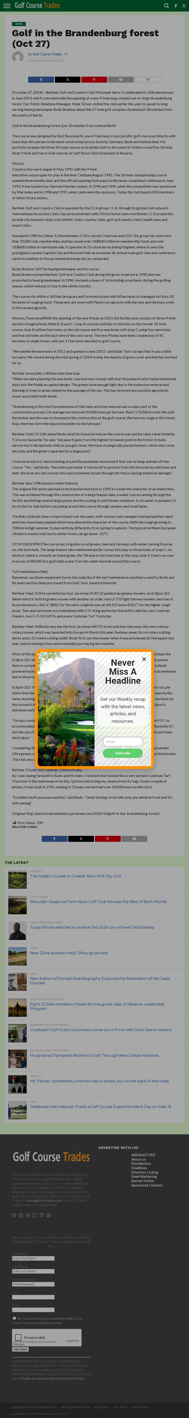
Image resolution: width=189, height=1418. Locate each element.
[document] (94, 709)
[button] (144, 659)
